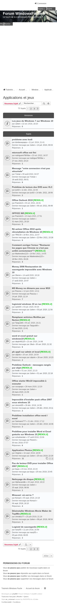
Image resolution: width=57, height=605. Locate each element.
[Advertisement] (28, 55)
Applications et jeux (18, 98)
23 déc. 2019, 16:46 (45, 424)
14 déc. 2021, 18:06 (44, 193)
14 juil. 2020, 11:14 (20, 297)
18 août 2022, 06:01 (20, 180)
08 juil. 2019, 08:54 (45, 519)
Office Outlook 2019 (22, 200)
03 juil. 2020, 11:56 (45, 310)
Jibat (32, 344)
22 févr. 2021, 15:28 (45, 237)
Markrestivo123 (21, 254)
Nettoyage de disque (23, 479)
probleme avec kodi (22, 139)
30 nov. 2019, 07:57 (20, 443)
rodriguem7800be (22, 155)
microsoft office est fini (24, 152)
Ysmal (17, 174)
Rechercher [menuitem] (8, 24)
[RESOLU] (38, 200)
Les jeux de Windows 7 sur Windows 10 (32, 121)
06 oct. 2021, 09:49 (45, 206)
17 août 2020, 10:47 (20, 281)
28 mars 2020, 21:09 (20, 392)
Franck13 (19, 203)
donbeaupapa (21, 142)
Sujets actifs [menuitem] (51, 9)
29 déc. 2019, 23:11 (45, 408)
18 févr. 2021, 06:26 (20, 259)
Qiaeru (26, 596)
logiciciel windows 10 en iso (26, 304)
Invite (17, 371)
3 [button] (34, 108)
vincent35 (19, 405)
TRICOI (18, 235)
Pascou (18, 291)
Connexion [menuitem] (41, 3)
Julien (17, 124)
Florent (33, 440)
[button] (37, 108)
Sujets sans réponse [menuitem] (42, 9)
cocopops (19, 387)
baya (17, 469)
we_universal (10, 599)
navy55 (18, 530)
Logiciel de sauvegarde (24, 527)
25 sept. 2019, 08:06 (20, 488)
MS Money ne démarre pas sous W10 (31, 288)
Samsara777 (20, 421)
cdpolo (18, 355)
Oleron (18, 275)
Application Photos (22, 450)
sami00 (18, 307)
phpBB (14, 594)
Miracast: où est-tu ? (23, 495)
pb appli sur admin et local (26, 352)
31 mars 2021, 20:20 (20, 222)
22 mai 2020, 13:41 (20, 328)
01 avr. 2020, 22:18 (45, 373)
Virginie (18, 453)
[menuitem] (7, 602)
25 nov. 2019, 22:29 (45, 456)
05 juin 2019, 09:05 (20, 535)
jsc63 (17, 190)
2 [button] (30, 108)
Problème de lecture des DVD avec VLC (32, 187)
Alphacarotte (20, 482)
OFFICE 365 (18, 213)
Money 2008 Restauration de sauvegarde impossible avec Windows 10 (32, 269)
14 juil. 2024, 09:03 (45, 145)
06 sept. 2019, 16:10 (20, 503)
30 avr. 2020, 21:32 (44, 344)
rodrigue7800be (36, 158)
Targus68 (19, 323)
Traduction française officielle (12, 596)
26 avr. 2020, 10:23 (45, 357)
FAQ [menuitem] (2, 24)
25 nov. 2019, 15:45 (44, 472)
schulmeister (20, 437)
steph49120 (20, 342)
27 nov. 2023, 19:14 (20, 161)
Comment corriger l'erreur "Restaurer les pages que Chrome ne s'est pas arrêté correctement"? (31, 248)
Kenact (18, 498)
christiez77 (19, 517)
